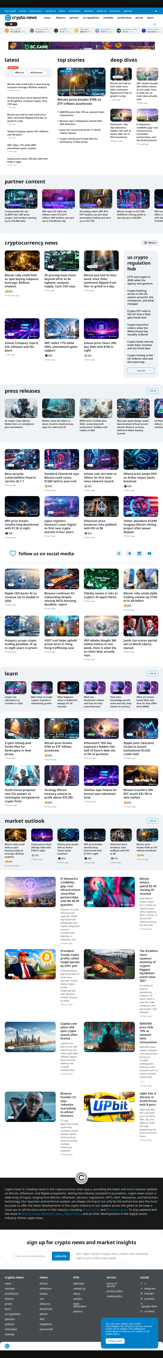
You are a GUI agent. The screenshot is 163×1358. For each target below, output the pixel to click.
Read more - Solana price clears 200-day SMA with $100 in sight (101, 328)
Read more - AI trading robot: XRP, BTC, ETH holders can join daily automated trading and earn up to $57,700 (96, 199)
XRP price (62, 30)
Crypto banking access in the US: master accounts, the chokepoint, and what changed (140, 297)
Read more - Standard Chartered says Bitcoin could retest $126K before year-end (61, 459)
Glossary (128, 10)
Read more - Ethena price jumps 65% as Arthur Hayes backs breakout (141, 459)
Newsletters (74, 10)
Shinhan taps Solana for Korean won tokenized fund (100, 793)
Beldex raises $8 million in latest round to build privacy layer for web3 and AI (58, 424)
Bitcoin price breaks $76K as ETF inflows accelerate (79, 101)
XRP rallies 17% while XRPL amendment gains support (61, 346)
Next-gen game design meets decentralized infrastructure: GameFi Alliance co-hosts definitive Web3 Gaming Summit (133, 427)
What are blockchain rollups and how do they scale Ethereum (94, 701)
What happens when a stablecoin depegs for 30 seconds (67, 701)
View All (152, 390)
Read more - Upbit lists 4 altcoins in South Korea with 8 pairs (109, 1107)
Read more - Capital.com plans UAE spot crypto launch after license (30, 1037)
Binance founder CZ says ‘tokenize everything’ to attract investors (68, 1104)
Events (22, 10)
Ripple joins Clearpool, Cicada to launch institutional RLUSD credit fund (139, 748)
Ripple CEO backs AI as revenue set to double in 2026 (22, 597)
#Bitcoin (19, 72)
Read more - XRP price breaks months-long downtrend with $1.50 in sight (22, 506)
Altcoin (44, 1314)
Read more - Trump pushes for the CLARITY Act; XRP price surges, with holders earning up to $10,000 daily (21, 199)
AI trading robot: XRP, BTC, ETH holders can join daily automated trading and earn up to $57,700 (95, 216)
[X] (119, 553)
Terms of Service (112, 1285)
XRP (48, 355)
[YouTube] (149, 553)
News (47, 17)
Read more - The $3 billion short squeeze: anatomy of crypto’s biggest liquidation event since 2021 (109, 964)
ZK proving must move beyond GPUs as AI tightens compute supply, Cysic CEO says (60, 280)
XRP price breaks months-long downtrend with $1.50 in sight (21, 524)
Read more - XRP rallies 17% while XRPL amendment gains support (61, 328)
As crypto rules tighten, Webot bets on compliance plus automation (19, 424)
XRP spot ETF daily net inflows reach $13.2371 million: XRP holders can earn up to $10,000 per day (58, 216)
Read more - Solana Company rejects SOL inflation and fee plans (22, 328)
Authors (78, 1311)
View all (141, 370)
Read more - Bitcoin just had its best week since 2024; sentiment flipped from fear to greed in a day (121, 74)
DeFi (42, 1319)
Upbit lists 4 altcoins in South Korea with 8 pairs (148, 1098)
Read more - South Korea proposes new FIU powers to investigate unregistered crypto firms (22, 775)
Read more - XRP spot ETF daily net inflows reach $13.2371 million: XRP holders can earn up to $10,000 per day (58, 199)
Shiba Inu (45, 1303)
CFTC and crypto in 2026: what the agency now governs (140, 280)
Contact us (50, 10)
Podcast (9, 1324)
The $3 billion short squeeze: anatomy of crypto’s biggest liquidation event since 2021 (149, 965)
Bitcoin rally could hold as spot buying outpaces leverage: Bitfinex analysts (22, 280)
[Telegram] (129, 553)
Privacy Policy (115, 1291)
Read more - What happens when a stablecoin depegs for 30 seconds (68, 687)
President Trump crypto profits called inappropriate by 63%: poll (70, 958)
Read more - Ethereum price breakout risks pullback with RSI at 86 (101, 506)
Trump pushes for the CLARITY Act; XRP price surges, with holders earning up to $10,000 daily (20, 216)
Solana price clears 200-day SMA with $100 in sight (100, 346)
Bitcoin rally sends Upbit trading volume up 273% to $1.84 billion (140, 597)
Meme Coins (35, 10)
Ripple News (72, 1214)
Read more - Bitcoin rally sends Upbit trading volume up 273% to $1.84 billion (141, 579)
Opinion (74, 17)
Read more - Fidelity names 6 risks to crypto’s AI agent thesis (101, 579)
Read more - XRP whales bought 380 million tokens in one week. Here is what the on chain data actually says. (147, 74)
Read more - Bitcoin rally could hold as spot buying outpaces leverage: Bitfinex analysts (22, 260)
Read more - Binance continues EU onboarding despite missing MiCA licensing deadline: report (61, 579)
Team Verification (80, 1305)
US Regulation (91, 17)
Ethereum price (39, 30)
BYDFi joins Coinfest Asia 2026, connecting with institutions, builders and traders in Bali (93, 425)
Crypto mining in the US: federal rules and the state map (140, 359)
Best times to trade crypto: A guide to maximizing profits (41, 700)
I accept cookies (115, 1341)
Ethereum (88, 533)
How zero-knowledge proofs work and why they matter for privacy (120, 701)
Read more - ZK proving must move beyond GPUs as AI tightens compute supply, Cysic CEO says (61, 260)
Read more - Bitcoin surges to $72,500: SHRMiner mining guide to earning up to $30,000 (133, 199)
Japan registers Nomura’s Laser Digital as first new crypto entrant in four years (60, 526)
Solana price (103, 30)
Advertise (89, 10)
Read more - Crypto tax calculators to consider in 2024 (15, 687)
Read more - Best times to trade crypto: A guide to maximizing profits (42, 687)
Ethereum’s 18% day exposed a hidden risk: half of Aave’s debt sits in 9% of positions (120, 131)
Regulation (46, 1324)
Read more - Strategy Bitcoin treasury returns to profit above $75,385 (61, 775)
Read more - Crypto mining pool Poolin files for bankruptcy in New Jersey (22, 728)
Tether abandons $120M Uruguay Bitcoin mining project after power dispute (140, 526)
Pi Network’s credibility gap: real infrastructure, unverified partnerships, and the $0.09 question (147, 132)
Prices (139, 17)
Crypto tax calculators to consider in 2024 (14, 700)
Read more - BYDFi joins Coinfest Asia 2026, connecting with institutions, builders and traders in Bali (96, 408)
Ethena (128, 486)
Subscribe (61, 1256)
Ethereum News (52, 1214)
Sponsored (46, 1329)
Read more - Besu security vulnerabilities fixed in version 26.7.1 (22, 459)
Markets (108, 17)
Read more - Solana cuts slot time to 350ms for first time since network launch (101, 459)
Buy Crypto (10, 10)
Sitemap (9, 1334)
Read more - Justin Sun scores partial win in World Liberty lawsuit (141, 626)
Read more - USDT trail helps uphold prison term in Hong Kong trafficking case (61, 626)
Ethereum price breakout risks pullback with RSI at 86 (100, 524)
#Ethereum (36, 72)
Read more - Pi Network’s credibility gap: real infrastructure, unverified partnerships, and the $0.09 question (147, 115)
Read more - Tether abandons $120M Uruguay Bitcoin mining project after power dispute (141, 506)
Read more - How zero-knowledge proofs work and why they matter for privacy (121, 687)
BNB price (82, 30)
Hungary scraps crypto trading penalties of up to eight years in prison (21, 644)
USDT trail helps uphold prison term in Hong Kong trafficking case (60, 644)
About (62, 10)
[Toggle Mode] (156, 11)
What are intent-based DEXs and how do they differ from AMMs (147, 701)
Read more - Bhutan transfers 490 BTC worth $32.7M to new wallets (141, 775)
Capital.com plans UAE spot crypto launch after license (69, 1031)
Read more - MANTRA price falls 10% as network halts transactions (109, 1037)
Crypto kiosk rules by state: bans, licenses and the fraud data (140, 345)
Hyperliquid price (127, 30)
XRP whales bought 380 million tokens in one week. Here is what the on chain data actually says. (147, 91)
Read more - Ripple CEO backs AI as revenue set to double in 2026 (22, 579)
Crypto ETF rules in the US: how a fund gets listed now (139, 314)
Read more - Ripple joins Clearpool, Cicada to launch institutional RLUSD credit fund (141, 728)
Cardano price (151, 30)
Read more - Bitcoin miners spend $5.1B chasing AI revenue (109, 892)
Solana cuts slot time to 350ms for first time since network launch (100, 477)
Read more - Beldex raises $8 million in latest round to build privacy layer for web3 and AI (58, 408)
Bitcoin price (15, 30)
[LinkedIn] (139, 553)
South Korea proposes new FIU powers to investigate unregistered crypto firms (22, 795)
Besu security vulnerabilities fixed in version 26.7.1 (20, 477)
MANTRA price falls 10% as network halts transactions (148, 1033)
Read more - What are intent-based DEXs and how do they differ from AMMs (147, 687)
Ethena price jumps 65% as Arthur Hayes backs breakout (140, 477)
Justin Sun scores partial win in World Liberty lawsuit (140, 644)
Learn (150, 17)
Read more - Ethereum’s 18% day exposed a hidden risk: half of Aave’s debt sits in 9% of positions (121, 115)
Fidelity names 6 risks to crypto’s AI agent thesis (101, 595)
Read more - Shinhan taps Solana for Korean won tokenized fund (101, 775)
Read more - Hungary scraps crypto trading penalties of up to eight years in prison (22, 626)
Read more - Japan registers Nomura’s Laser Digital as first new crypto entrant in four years (61, 506)
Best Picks (115, 10)
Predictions (124, 17)
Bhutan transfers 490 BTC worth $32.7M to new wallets (138, 793)
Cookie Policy (114, 1296)
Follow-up (102, 10)
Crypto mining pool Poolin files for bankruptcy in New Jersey (79, 140)
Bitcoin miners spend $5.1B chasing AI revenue (148, 886)
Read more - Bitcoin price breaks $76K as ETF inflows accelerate (61, 728)
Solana (88, 355)
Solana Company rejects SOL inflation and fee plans (21, 346)
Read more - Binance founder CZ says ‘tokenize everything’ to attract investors (30, 1107)
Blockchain (46, 1309)
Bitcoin (9, 291)
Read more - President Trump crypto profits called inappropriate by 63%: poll (30, 964)
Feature (60, 17)
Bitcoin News (31, 1214)
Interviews (11, 1329)
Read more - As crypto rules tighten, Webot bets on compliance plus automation (21, 408)
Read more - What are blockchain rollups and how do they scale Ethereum (95, 687)
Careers (77, 1298)
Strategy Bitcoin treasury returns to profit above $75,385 (58, 793)
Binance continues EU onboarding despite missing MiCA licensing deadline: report (60, 598)
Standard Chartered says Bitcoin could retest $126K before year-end (61, 477)
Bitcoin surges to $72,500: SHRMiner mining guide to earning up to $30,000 (131, 214)
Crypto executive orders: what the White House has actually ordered (137, 329)
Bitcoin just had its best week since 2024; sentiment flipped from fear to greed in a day (121, 89)
